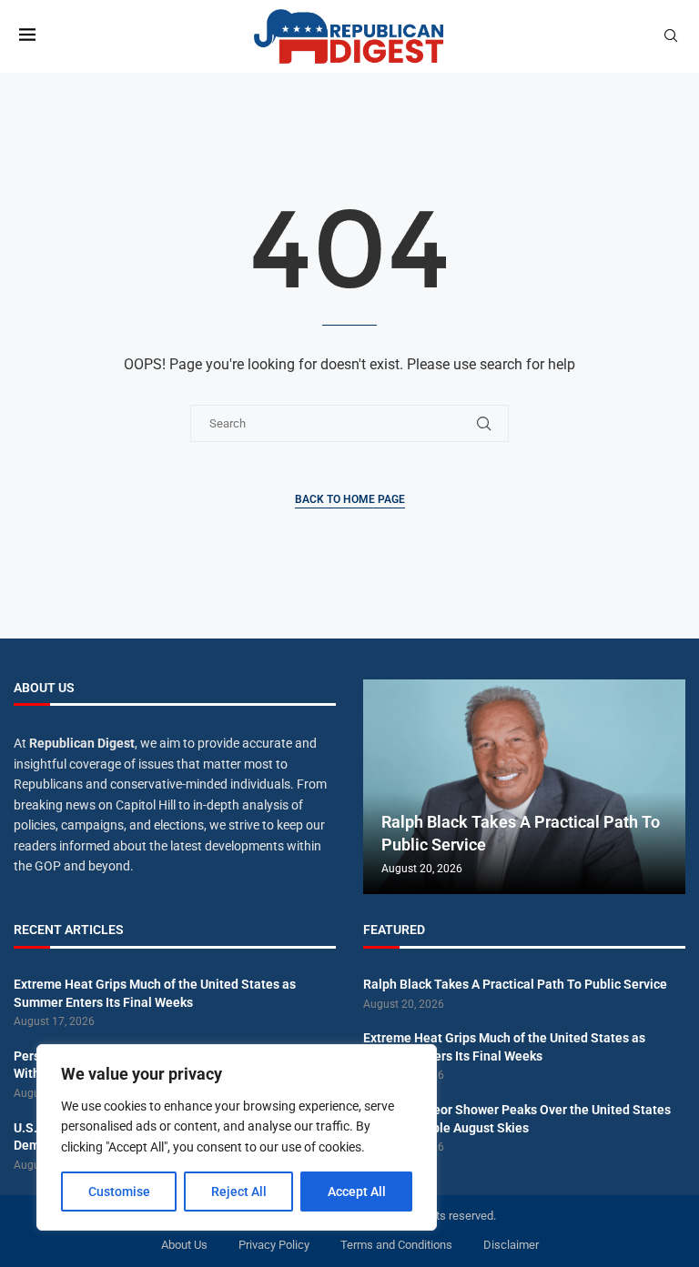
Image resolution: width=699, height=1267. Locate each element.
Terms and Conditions (396, 1245)
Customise (119, 1191)
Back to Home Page (350, 499)
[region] (236, 1137)
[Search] (671, 36)
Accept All (357, 1191)
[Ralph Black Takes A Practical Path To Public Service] (524, 787)
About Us (184, 1245)
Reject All (239, 1191)
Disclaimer (511, 1245)
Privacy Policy (273, 1245)
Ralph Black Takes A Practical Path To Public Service (515, 984)
